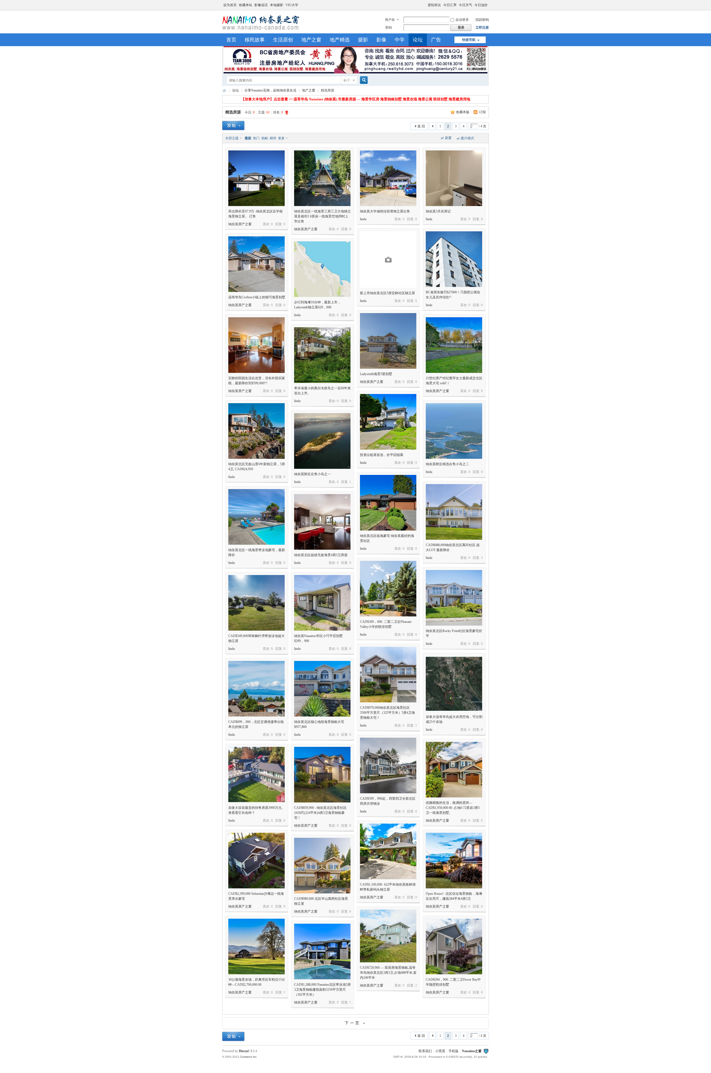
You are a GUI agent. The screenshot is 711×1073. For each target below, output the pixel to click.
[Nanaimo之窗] (260, 30)
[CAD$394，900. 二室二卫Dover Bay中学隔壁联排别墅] (454, 946)
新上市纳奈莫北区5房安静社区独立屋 (387, 293)
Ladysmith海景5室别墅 (376, 374)
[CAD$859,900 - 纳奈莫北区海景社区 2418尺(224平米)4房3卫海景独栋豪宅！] (322, 774)
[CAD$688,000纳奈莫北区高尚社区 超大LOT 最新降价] (454, 512)
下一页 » (355, 1023)
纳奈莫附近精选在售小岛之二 (447, 464)
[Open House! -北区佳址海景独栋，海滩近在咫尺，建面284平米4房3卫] (454, 860)
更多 (281, 138)
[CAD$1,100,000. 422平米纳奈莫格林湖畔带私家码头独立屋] (388, 851)
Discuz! (244, 1051)
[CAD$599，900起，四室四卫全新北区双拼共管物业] (388, 765)
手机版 (454, 1051)
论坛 (418, 40)
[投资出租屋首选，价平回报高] (388, 422)
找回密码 (482, 20)
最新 (248, 138)
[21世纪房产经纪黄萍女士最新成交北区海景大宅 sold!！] (454, 345)
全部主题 (232, 138)
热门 (256, 138)
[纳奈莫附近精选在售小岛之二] (454, 431)
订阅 (482, 112)
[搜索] (363, 80)
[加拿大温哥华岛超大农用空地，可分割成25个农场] (454, 684)
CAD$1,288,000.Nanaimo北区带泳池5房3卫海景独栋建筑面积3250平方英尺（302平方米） (322, 990)
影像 (381, 40)
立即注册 (482, 27)
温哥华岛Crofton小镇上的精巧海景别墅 (256, 297)
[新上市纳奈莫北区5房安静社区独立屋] (388, 259)
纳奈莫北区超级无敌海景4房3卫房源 (320, 555)
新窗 (448, 138)
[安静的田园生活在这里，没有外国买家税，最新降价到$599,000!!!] (256, 345)
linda (363, 219)
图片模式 (467, 138)
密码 (388, 27)
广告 (436, 40)
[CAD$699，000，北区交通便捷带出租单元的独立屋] (256, 689)
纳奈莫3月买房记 (438, 211)
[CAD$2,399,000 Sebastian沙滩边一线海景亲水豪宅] (256, 860)
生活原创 (283, 40)
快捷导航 (468, 40)
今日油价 (481, 5)
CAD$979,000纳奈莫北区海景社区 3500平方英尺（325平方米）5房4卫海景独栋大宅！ (387, 713)
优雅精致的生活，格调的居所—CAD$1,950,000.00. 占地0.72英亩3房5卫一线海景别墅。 (453, 808)
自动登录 (462, 20)
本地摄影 (276, 5)
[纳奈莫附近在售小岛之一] (322, 441)
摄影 (363, 40)
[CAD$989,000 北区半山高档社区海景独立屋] (322, 865)
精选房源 (233, 112)
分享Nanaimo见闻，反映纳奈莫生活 (270, 90)
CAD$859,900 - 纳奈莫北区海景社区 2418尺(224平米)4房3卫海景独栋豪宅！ (320, 813)
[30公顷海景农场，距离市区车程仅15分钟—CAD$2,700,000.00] (256, 946)
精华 (273, 138)
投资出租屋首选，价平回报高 (381, 455)
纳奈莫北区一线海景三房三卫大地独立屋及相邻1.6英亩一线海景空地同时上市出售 (322, 216)
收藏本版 (463, 112)
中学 (400, 40)
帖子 (347, 80)
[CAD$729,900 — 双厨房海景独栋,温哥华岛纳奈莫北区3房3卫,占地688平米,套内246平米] (388, 936)
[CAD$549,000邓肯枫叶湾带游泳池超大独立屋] (256, 603)
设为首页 (230, 5)
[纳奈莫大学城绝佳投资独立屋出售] (388, 178)
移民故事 (255, 40)
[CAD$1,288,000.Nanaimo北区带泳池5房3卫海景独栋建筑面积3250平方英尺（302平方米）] (322, 951)
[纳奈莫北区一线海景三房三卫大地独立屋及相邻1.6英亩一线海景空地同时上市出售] (322, 178)
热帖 (264, 138)
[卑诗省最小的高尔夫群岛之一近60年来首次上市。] (322, 355)
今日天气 (465, 5)
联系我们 (425, 1051)
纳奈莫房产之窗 (240, 224)
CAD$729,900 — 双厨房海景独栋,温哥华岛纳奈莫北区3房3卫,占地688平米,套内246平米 (388, 973)
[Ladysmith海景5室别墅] (388, 341)
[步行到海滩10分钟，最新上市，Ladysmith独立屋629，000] (322, 269)
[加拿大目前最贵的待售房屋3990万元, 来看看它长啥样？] (256, 774)
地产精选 (340, 40)
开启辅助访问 (425, 3)
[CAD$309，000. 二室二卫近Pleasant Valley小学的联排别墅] (388, 588)
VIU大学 (292, 5)
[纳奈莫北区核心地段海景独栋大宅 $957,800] (322, 689)
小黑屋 (440, 1051)
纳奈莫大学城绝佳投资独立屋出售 (385, 211)
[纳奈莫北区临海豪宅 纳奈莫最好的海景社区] (388, 503)
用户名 (390, 20)
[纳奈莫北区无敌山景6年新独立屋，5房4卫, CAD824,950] (256, 431)
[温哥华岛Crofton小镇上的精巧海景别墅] (256, 264)
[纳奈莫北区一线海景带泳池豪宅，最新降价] (256, 517)
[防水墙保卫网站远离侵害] (486, 1051)
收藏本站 (245, 5)
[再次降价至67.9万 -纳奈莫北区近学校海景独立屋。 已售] (256, 178)
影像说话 (261, 5)
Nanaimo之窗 (224, 90)
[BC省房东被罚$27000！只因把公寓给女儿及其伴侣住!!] (454, 259)
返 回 (421, 126)
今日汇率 (450, 5)
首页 (231, 40)
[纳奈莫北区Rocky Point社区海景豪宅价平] (454, 598)
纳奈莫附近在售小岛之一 (312, 474)
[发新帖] (233, 125)
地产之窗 (311, 40)
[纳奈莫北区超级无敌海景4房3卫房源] (322, 522)
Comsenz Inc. (248, 1056)
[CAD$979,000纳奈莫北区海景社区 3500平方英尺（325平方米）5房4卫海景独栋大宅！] (388, 674)
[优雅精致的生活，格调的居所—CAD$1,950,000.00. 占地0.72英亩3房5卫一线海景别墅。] (454, 769)
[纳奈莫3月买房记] (454, 178)
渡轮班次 (434, 5)
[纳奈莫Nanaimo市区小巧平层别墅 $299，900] (322, 603)
